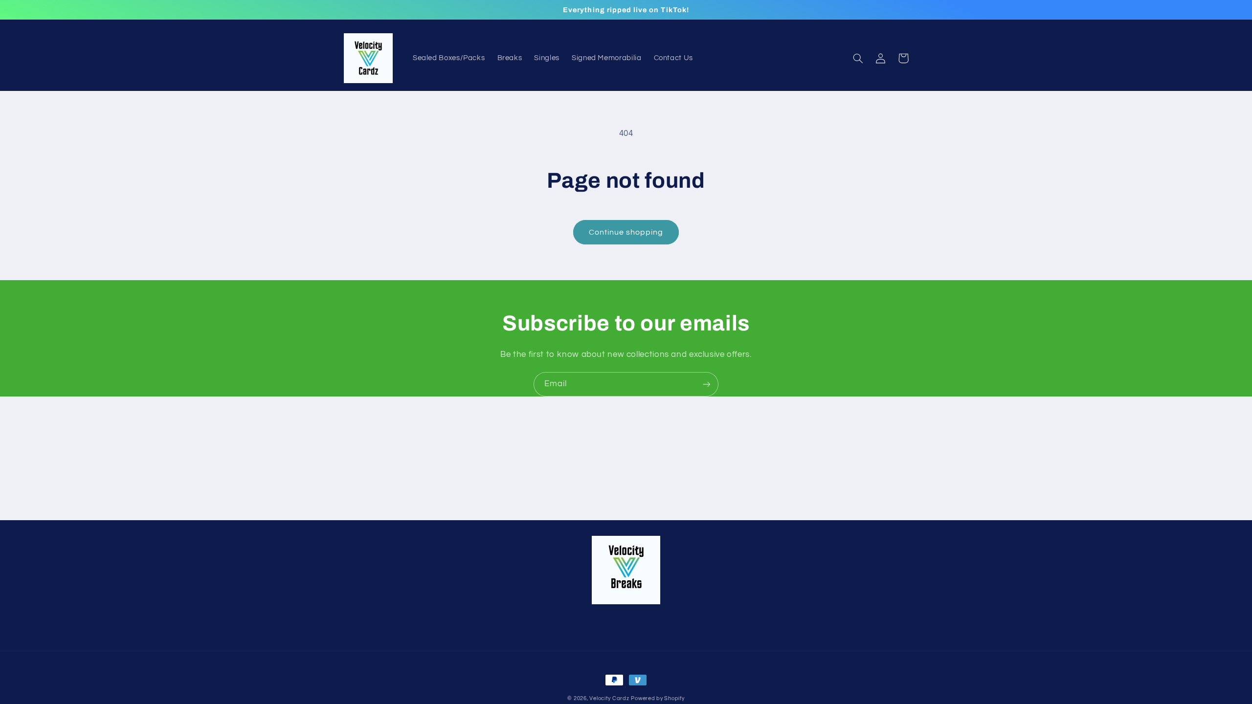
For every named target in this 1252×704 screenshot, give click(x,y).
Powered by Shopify (657, 698)
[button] (858, 58)
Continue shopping (626, 232)
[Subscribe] (706, 384)
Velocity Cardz (609, 698)
